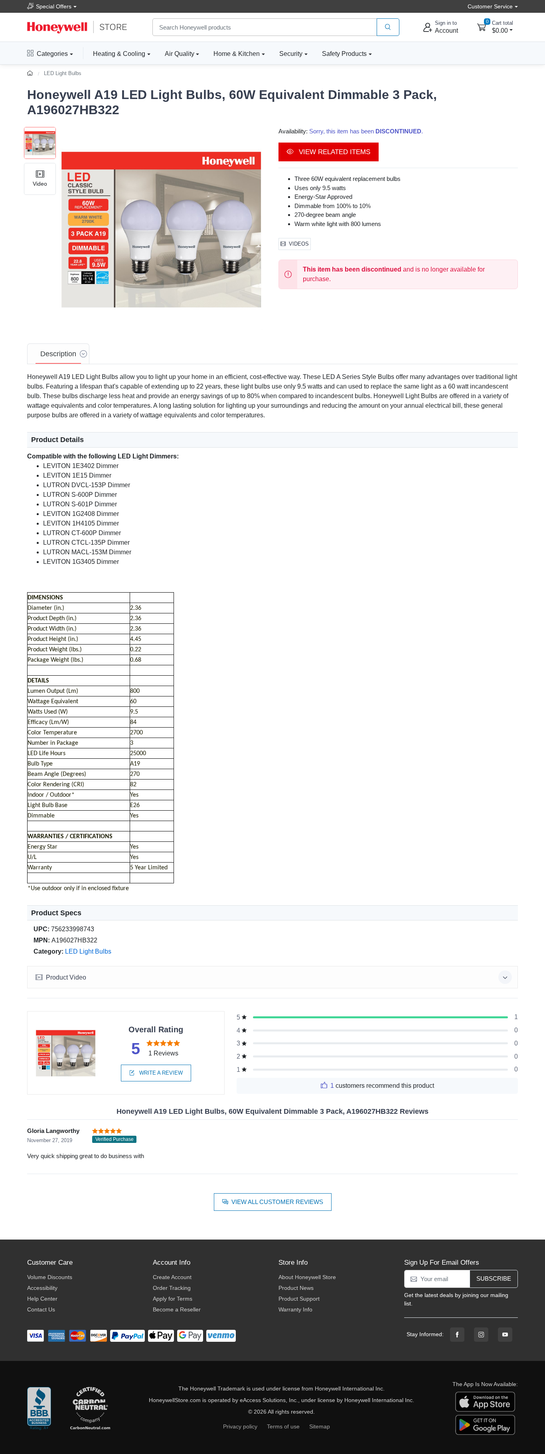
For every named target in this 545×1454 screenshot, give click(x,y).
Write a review (160, 1073)
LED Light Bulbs (62, 73)
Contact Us (41, 1309)
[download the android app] (485, 1424)
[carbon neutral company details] (90, 1409)
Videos (299, 244)
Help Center (42, 1298)
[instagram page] (481, 1334)
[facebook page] (457, 1334)
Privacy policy (240, 1426)
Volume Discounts (49, 1277)
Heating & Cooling (119, 53)
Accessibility (42, 1288)
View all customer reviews (277, 1201)
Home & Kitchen (236, 53)
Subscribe (493, 1278)
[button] (161, 228)
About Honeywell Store (307, 1277)
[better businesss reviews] (39, 1409)
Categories (52, 53)
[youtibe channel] (505, 1334)
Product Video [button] (66, 977)
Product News (296, 1288)
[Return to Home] (31, 73)
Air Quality (179, 53)
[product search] (388, 27)
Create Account (172, 1277)
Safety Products (344, 53)
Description (58, 354)
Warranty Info (295, 1309)
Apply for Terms (172, 1298)
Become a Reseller (177, 1309)
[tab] (58, 353)
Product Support (299, 1298)
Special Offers (53, 6)
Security (290, 53)
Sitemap (319, 1426)
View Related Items (333, 152)
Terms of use (283, 1426)
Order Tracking (172, 1288)
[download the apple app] (485, 1401)
